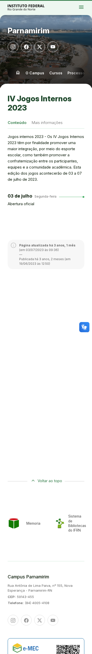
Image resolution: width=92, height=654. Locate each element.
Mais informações (47, 122)
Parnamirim (29, 30)
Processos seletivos (88, 3)
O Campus (35, 73)
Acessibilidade (84, 8)
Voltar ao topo (50, 480)
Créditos (88, 8)
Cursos (55, 73)
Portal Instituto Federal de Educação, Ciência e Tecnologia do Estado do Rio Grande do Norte (32, 7)
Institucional (84, 5)
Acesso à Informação (85, 6)
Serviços (87, 7)
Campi (86, 4)
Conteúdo (17, 122)
